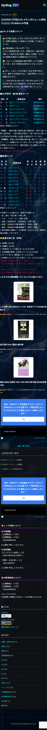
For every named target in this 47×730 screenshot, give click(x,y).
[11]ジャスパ (14, 201)
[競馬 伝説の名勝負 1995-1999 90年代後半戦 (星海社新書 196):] (23, 367)
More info (43, 314)
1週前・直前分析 (7, 642)
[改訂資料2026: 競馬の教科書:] (23, 330)
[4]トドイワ (13, 177)
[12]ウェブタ (14, 204)
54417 (10, 390)
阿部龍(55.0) (39, 112)
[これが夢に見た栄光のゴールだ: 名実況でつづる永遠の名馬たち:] (23, 292)
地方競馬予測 (6, 696)
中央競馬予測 (6, 692)
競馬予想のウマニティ (10, 627)
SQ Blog (9, 5)
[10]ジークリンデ (16, 115)
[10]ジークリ (14, 197)
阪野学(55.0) (39, 109)
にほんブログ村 (7, 619)
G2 (2, 664)
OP (2, 678)
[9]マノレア (14, 105)
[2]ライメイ (13, 171)
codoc (43, 438)
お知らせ (4, 683)
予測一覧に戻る (23, 446)
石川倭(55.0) (39, 105)
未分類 (3, 701)
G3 (2, 669)
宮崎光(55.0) (39, 115)
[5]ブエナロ (13, 181)
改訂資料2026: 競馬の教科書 (11, 344)
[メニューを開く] (44, 5)
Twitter (4, 612)
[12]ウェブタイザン (17, 122)
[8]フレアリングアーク (18, 102)
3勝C (3, 651)
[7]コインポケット (17, 109)
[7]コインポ (13, 187)
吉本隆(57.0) (39, 122)
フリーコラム (6, 687)
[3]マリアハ (13, 174)
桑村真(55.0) (39, 102)
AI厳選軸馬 (5, 655)
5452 (9, 314)
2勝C (3, 646)
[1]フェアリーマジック (18, 119)
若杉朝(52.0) (39, 119)
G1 (2, 660)
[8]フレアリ (13, 191)
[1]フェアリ (13, 167)
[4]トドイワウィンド (17, 112)
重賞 (2, 705)
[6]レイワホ (13, 184)
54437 (10, 349)
